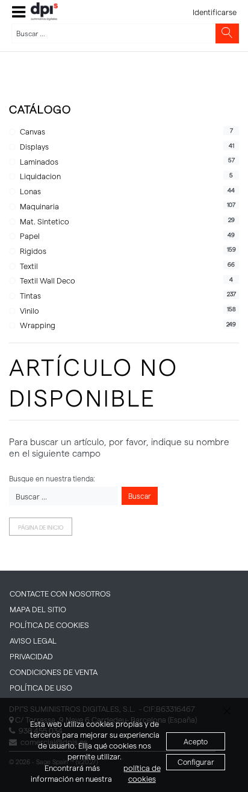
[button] (18, 12)
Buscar (139, 496)
